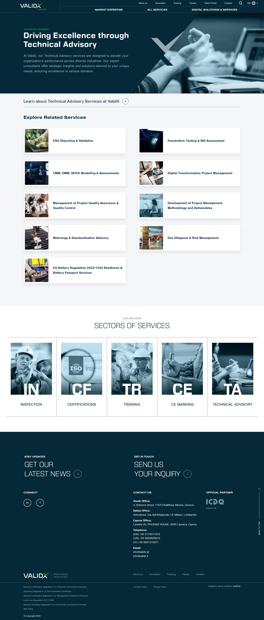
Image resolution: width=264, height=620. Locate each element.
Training (178, 3)
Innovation (160, 3)
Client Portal (210, 3)
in (27, 503)
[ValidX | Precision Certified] (33, 6)
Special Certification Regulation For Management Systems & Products (56, 595)
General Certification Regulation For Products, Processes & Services (55, 587)
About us (143, 3)
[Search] (240, 3)
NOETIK (236, 586)
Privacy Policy (160, 587)
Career (193, 3)
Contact (228, 3)
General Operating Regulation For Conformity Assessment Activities (55, 604)
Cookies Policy (140, 587)
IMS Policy (28, 609)
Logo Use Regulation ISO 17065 (39, 600)
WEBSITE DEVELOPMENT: (220, 586)
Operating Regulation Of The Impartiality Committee (47, 591)
